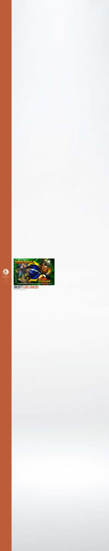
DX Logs (5, 278)
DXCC (6, 280)
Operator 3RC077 (5, 276)
